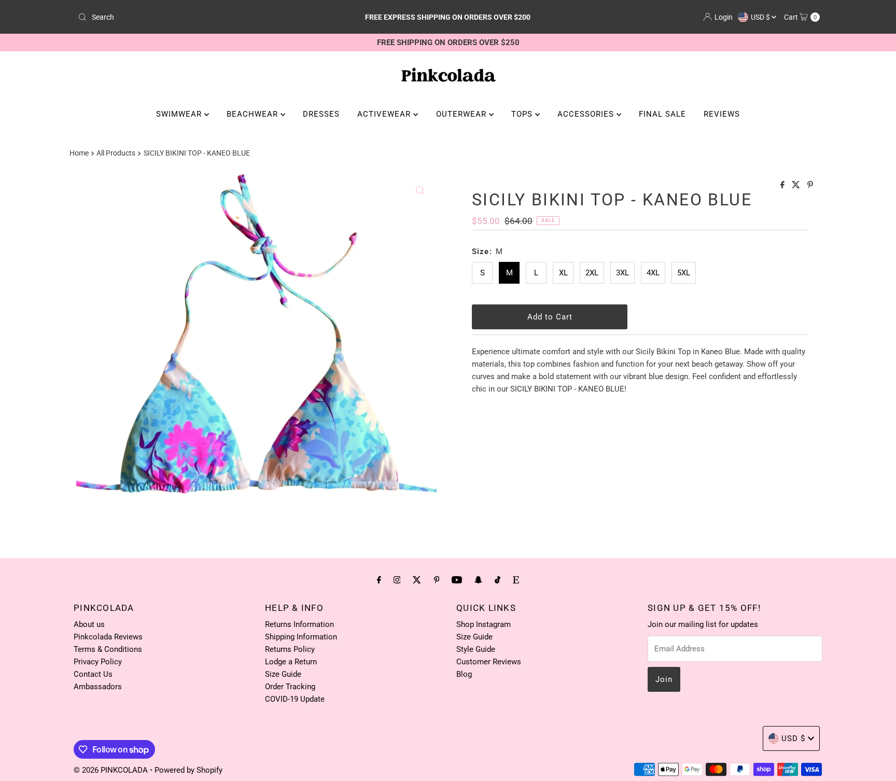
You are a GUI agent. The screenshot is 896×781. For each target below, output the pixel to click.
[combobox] (196, 17)
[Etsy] (516, 580)
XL (563, 272)
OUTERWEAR (462, 114)
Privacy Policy (98, 661)
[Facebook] (379, 580)
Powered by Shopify (188, 770)
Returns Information (299, 624)
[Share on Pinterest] (810, 185)
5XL (683, 272)
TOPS (523, 114)
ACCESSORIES (587, 114)
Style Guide (475, 649)
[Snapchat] (478, 580)
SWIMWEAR (180, 114)
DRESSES (321, 114)
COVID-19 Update (295, 699)
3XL (622, 272)
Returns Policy (290, 649)
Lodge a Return (291, 661)
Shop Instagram (483, 624)
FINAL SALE (662, 114)
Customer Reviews (488, 661)
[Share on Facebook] (783, 185)
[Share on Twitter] (797, 185)
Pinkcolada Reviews (108, 636)
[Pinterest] (437, 580)
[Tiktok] (497, 580)
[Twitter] (417, 580)
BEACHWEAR (254, 114)
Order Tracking (290, 686)
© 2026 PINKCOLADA (112, 770)
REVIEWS (722, 114)
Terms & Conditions (108, 649)
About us (89, 624)
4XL (653, 272)
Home (79, 153)
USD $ (761, 17)
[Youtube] (457, 580)
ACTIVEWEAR (385, 114)
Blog (464, 674)
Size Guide (283, 674)
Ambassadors (98, 686)
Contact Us (93, 674)
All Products (115, 153)
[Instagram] (397, 580)
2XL (591, 272)
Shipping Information (301, 636)
